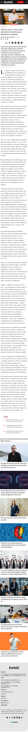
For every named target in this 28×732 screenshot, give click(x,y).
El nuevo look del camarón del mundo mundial (13, 519)
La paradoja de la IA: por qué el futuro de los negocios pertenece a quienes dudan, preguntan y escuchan (13, 493)
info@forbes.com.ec (22, 675)
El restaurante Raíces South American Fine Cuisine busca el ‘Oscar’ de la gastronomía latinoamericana (15, 426)
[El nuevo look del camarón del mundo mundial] (14, 507)
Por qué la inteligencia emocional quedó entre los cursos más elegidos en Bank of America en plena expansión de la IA (14, 572)
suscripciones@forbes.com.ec (7, 691)
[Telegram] (18, 42)
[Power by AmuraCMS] (14, 722)
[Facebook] (12, 42)
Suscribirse (20, 2)
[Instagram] (12, 718)
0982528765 (3, 698)
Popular (6, 416)
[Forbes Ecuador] (8, 2)
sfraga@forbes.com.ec (5, 687)
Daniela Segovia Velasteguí (8, 37)
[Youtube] (14, 718)
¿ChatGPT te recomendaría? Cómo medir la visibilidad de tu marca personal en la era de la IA (12, 654)
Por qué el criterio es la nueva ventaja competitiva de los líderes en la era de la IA (14, 599)
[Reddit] (15, 42)
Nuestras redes (19, 711)
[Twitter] (9, 42)
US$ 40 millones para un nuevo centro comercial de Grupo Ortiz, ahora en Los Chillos (15, 420)
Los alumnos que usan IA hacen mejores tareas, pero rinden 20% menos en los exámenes (14, 626)
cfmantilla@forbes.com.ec (15, 680)
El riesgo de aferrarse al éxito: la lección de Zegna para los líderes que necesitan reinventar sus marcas (14, 465)
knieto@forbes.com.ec (5, 683)
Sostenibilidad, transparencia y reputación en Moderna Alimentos (14, 431)
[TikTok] (21, 718)
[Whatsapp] (6, 42)
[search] (26, 2)
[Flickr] (19, 718)
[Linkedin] (21, 42)
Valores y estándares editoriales (8, 711)
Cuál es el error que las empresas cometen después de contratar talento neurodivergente (13, 545)
